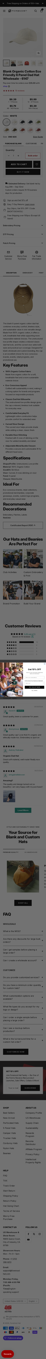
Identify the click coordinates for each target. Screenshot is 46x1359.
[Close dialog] (44, 664)
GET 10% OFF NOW (34, 687)
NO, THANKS (34, 690)
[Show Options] (43, 683)
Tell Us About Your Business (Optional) (34, 680)
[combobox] (34, 683)
